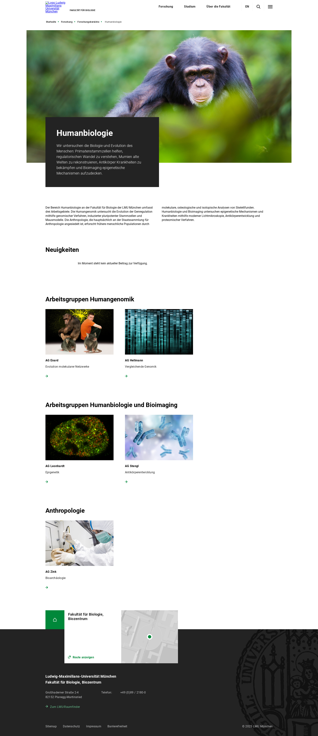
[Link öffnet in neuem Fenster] (121, 636)
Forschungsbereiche (88, 22)
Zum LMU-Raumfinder (65, 707)
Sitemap (51, 726)
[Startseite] (54, 619)
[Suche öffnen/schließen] (258, 7)
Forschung (67, 22)
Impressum (93, 726)
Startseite (51, 22)
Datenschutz (71, 726)
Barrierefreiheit (117, 726)
